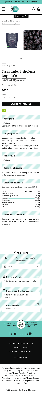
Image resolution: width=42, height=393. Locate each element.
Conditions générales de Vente (21, 343)
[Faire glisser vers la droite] (26, 58)
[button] (3, 9)
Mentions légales (21, 347)
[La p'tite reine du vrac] (15, 9)
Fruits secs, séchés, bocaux (11, 24)
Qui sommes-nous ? (21, 357)
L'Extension (32, 390)
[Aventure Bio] (21, 324)
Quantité (4, 94)
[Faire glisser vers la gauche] (16, 58)
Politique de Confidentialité (21, 351)
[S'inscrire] (35, 266)
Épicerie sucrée (15, 21)
